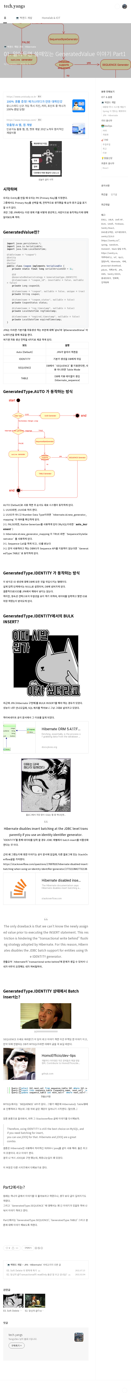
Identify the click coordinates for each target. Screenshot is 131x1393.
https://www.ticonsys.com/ (21, 120)
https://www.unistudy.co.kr (21, 96)
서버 (124, 261)
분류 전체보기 (107, 91)
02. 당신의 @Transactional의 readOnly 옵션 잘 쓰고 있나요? (37, 1274)
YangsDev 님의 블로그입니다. (23, 1339)
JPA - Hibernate (33, 1264)
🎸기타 (104, 139)
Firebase (119, 223)
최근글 (104, 194)
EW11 (103, 219)
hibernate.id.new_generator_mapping (28, 534)
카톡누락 (113, 269)
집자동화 (105, 282)
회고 (105, 148)
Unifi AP (119, 219)
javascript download (111, 265)
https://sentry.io (109, 253)
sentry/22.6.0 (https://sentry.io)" (110, 238)
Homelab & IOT (51, 18)
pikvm (104, 269)
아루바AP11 (106, 257)
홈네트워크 (106, 278)
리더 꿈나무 (106, 120)
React (105, 167)
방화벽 (116, 278)
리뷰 (105, 152)
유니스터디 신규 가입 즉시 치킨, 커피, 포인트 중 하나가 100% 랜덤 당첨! (36, 107)
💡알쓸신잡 (106, 158)
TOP (124, 1390)
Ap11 (120, 257)
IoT (115, 257)
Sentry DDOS (114, 273)
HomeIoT (105, 248)
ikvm (103, 223)
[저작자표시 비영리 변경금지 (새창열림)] (38, 1248)
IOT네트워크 (120, 232)
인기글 (114, 194)
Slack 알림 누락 (119, 248)
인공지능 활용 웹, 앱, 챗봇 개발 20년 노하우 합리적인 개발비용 (35, 130)
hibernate (115, 261)
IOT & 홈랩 (106, 97)
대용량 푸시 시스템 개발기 (114, 106)
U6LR (110, 219)
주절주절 (106, 144)
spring (104, 244)
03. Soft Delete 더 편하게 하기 (22, 1270)
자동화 (105, 134)
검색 (117, 6)
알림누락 (105, 261)
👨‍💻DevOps (106, 125)
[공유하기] (13, 1248)
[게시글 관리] (17, 1248)
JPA (120, 269)
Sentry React (107, 227)
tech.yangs (14, 6)
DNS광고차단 (107, 232)
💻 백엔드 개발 (24, 18)
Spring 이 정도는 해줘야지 (114, 111)
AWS (105, 130)
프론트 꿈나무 (107, 163)
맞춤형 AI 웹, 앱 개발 (19, 125)
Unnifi (110, 223)
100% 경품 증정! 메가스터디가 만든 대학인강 (34, 101)
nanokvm (113, 244)
